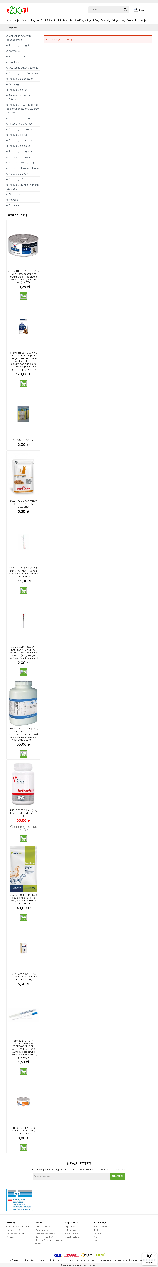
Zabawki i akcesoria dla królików (20, 97)
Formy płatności (13, 1230)
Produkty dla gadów (20, 140)
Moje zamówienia (72, 1230)
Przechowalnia (71, 1233)
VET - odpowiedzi (101, 1226)
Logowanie (69, 1226)
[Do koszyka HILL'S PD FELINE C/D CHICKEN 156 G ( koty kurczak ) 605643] (23, 1147)
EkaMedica (15, 62)
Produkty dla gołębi (20, 145)
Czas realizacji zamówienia (18, 1226)
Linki (96, 1240)
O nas (96, 1237)
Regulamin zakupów (45, 1233)
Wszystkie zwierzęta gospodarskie (19, 37)
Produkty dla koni (18, 173)
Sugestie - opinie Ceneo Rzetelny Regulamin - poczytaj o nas (49, 1240)
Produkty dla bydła (19, 45)
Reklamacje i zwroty (15, 1233)
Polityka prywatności (45, 1230)
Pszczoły (14, 84)
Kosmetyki (15, 50)
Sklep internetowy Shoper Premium (79, 1264)
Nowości (13, 199)
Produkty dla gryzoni (20, 151)
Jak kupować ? (42, 1226)
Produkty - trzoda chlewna (24, 168)
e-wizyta (97, 1233)
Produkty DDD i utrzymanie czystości (22, 186)
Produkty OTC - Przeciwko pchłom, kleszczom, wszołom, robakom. (23, 108)
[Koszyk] (151, 10)
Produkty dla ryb (18, 134)
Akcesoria (14, 194)
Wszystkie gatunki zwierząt (24, 67)
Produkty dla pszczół (21, 78)
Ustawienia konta (72, 1237)
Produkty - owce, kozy (21, 162)
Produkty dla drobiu (20, 157)
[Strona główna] (17, 9)
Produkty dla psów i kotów (24, 73)
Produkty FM (16, 179)
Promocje (14, 205)
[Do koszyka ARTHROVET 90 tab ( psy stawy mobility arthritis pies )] (23, 838)
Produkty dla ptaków (20, 129)
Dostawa (10, 1237)
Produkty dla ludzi (19, 56)
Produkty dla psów (19, 118)
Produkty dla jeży (18, 89)
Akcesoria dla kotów (20, 123)
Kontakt (97, 1230)
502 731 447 (89, 1260)
